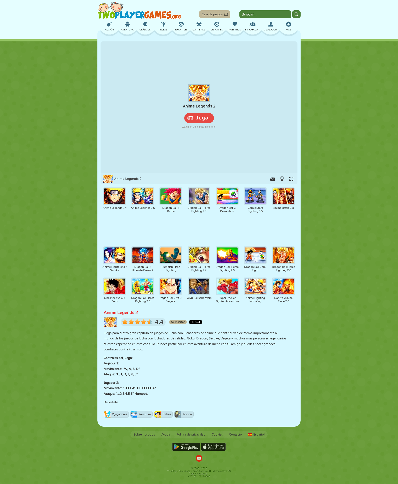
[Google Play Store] (186, 447)
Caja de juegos (212, 14)
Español (259, 434)
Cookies (217, 434)
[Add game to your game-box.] (272, 179)
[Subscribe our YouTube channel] (199, 459)
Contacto (235, 434)
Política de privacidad (190, 434)
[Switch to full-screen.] (291, 179)
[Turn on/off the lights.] (282, 179)
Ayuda (165, 434)
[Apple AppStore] (213, 447)
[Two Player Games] (139, 10)
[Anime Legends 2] (199, 107)
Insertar (179, 322)
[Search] (296, 14)
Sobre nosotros (144, 434)
